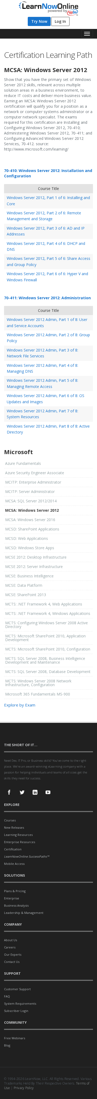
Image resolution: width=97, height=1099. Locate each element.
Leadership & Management (23, 913)
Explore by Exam (19, 705)
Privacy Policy (24, 1088)
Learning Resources (18, 835)
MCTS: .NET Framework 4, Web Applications (43, 604)
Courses (10, 820)
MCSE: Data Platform (23, 585)
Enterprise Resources (19, 842)
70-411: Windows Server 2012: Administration (47, 297)
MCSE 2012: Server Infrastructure (34, 566)
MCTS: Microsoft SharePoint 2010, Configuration (47, 649)
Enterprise (11, 898)
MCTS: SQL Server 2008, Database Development (48, 671)
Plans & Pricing (15, 891)
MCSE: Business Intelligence (29, 575)
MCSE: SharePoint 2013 (25, 594)
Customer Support (17, 989)
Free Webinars (14, 1038)
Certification (13, 849)
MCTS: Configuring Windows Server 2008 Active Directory (46, 624)
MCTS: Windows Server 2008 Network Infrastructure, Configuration (38, 682)
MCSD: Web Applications (26, 538)
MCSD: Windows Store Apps (29, 547)
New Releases (14, 827)
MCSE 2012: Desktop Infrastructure (36, 557)
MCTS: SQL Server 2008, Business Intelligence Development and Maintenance (45, 660)
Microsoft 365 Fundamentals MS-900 (37, 694)
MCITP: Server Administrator (30, 491)
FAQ (7, 996)
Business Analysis (16, 905)
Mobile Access (14, 864)
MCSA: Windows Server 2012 (32, 510)
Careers (9, 947)
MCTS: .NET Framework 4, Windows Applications (47, 613)
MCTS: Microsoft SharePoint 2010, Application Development (45, 637)
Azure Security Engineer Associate (34, 472)
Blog (7, 1045)
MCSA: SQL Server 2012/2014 (31, 500)
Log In (60, 21)
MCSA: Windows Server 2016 (30, 519)
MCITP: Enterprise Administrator (33, 482)
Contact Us (11, 962)
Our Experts (12, 954)
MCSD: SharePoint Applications (32, 529)
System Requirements (20, 1003)
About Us (10, 940)
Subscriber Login (16, 1011)
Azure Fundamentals (23, 463)
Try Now (39, 21)
